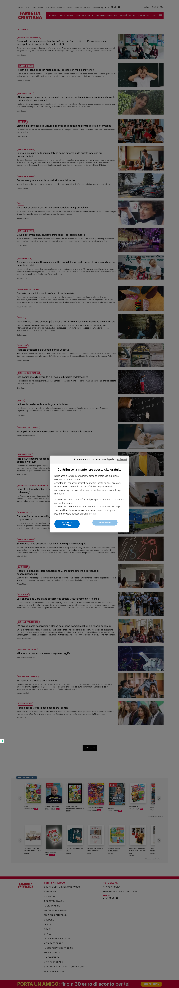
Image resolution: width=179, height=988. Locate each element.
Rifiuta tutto (105, 522)
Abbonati (122, 459)
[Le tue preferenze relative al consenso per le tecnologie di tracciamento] (2, 741)
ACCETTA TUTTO (67, 524)
